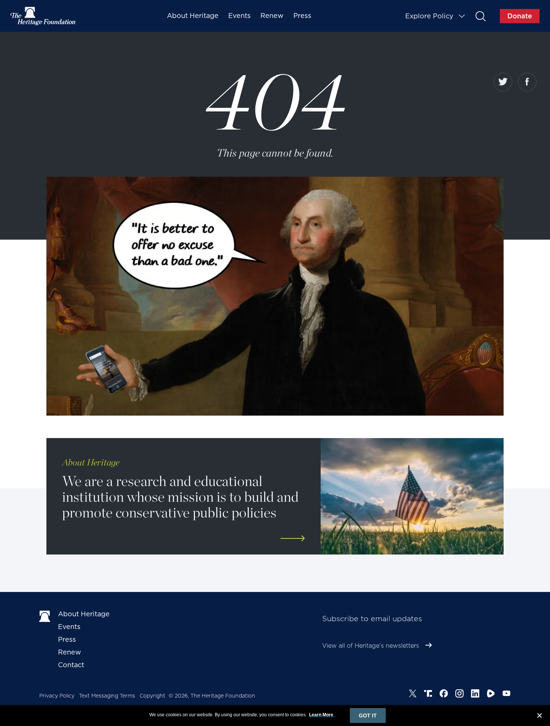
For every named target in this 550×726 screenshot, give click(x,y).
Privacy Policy (56, 696)
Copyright (152, 696)
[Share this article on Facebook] (527, 82)
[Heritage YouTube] (506, 694)
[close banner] (539, 716)
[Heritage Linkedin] (475, 694)
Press (302, 15)
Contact (71, 665)
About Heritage (193, 15)
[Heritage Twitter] (412, 694)
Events (239, 15)
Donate (519, 16)
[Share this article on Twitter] (503, 82)
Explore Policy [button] (429, 16)
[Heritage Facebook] (444, 694)
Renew (272, 15)
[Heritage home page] (45, 615)
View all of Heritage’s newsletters (370, 645)
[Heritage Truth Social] (428, 694)
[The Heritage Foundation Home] (43, 16)
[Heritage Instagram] (459, 694)
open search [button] (480, 16)
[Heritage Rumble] (491, 694)
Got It (368, 716)
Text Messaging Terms (107, 696)
